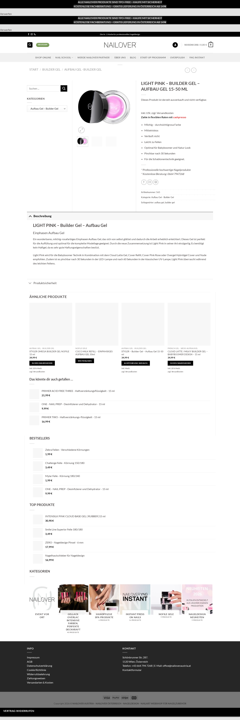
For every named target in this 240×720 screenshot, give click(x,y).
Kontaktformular (132, 669)
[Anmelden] (175, 45)
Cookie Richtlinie (36, 669)
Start (33, 69)
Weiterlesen (85, 361)
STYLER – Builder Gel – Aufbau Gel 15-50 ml (142, 353)
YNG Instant (197, 57)
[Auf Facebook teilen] (144, 182)
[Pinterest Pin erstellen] (155, 182)
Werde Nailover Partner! (93, 57)
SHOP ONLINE (43, 57)
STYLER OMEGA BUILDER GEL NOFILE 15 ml (49, 353)
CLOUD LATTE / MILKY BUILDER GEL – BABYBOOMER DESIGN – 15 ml (188, 353)
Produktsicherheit (45, 283)
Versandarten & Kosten (40, 682)
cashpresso (179, 117)
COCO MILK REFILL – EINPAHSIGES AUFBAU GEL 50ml (93, 353)
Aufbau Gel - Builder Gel (83, 69)
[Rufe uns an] (35, 34)
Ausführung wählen (135, 363)
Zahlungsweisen (36, 678)
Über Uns (120, 57)
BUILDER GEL (51, 69)
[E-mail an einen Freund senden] (149, 182)
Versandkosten (165, 112)
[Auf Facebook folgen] (29, 34)
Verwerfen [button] (6, 13)
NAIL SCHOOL (63, 57)
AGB (29, 661)
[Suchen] (29, 45)
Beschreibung (42, 216)
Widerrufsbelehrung (38, 674)
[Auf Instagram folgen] (32, 34)
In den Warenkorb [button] (42, 363)
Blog (133, 57)
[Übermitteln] (64, 88)
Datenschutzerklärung (39, 665)
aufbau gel (159, 202)
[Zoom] (81, 130)
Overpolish (177, 57)
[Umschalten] (30, 216)
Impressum (33, 657)
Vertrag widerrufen (18, 710)
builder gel (170, 202)
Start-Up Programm (153, 57)
